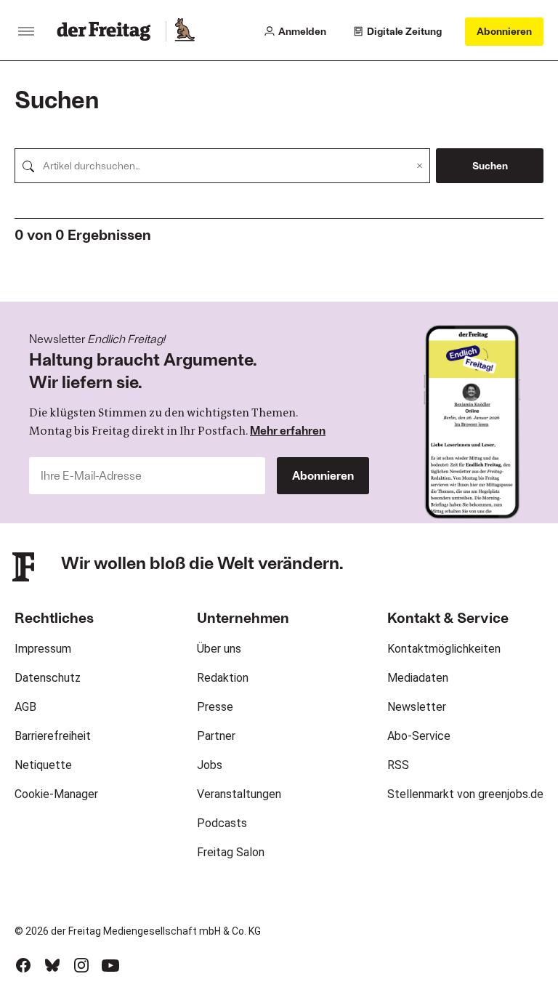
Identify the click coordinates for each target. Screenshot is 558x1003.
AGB (25, 707)
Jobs (209, 765)
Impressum (43, 649)
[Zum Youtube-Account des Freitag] (110, 965)
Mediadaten (417, 678)
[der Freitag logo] (107, 31)
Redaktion (222, 678)
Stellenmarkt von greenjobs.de (465, 794)
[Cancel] (419, 165)
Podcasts (222, 823)
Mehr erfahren (288, 430)
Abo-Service (418, 736)
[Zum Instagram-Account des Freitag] (81, 965)
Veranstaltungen (239, 794)
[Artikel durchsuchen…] (28, 165)
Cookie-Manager (56, 794)
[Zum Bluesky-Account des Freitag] (52, 965)
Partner (216, 736)
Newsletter (416, 707)
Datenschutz (48, 678)
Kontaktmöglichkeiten (444, 649)
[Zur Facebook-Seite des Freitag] (23, 965)
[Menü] (26, 31)
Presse (215, 707)
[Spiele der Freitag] (183, 31)
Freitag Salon (230, 852)
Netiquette (43, 765)
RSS (398, 765)
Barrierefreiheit (53, 736)
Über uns (219, 649)
